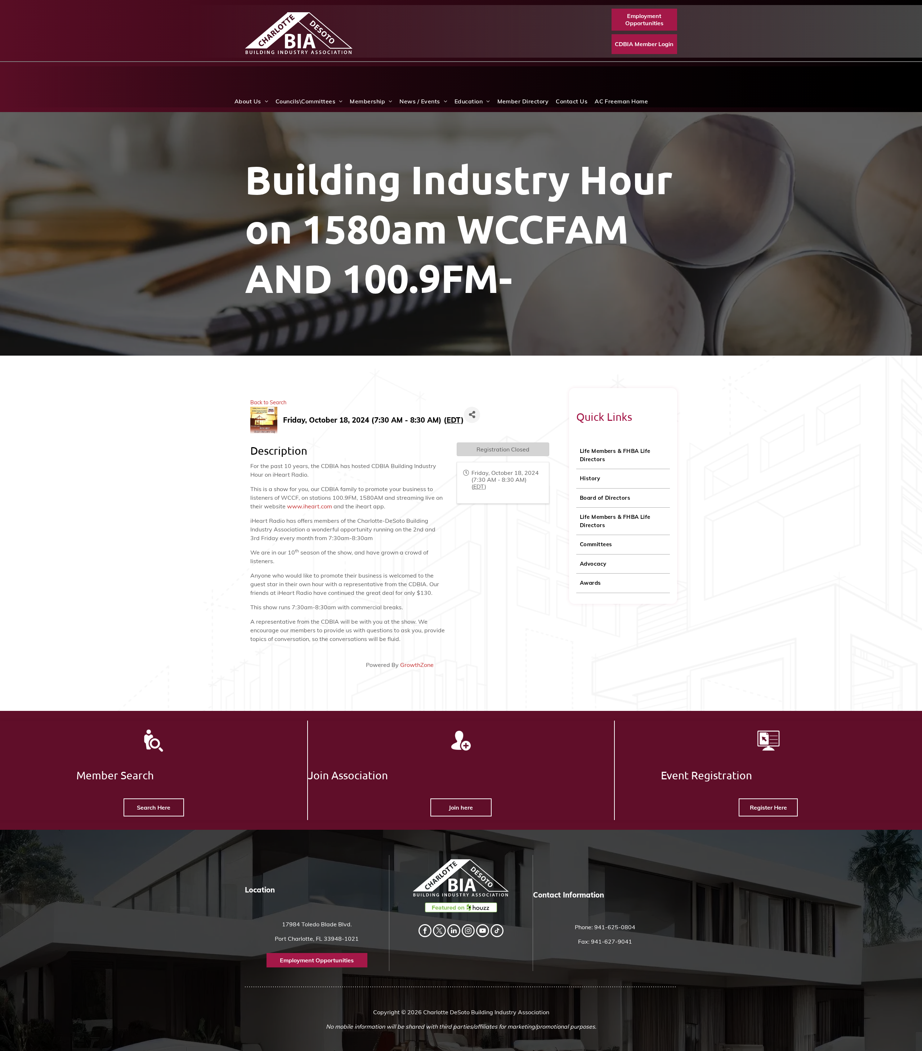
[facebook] (425, 931)
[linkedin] (453, 931)
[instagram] (468, 931)
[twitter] (439, 931)
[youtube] (482, 931)
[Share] (472, 415)
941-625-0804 (614, 927)
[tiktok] (497, 931)
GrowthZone (417, 664)
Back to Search (268, 402)
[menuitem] (251, 101)
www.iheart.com (309, 506)
